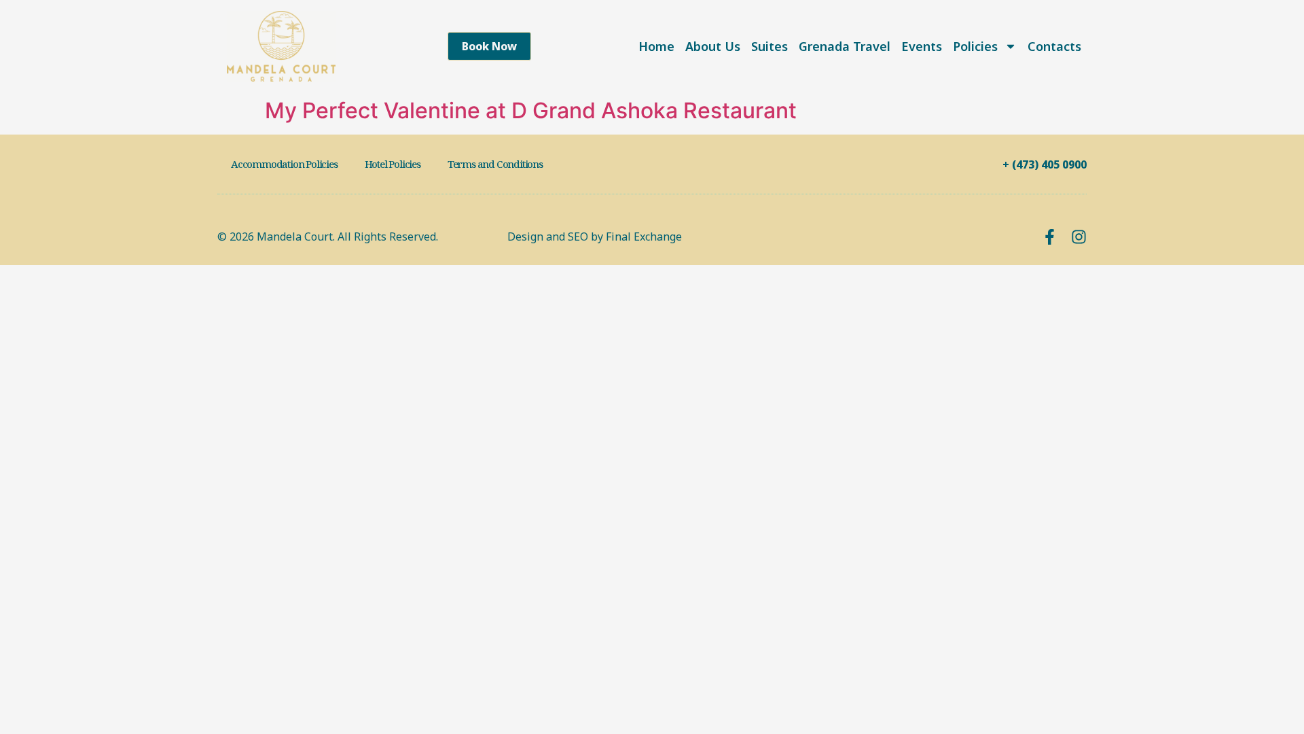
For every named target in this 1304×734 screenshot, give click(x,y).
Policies (975, 46)
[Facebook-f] (1049, 237)
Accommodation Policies (284, 164)
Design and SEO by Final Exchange (594, 236)
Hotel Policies (392, 164)
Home (656, 46)
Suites (769, 46)
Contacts (1054, 46)
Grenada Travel (844, 46)
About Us (712, 46)
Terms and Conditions (495, 164)
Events (921, 46)
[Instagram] (1079, 237)
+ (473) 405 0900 (1044, 164)
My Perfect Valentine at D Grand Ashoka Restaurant (531, 110)
